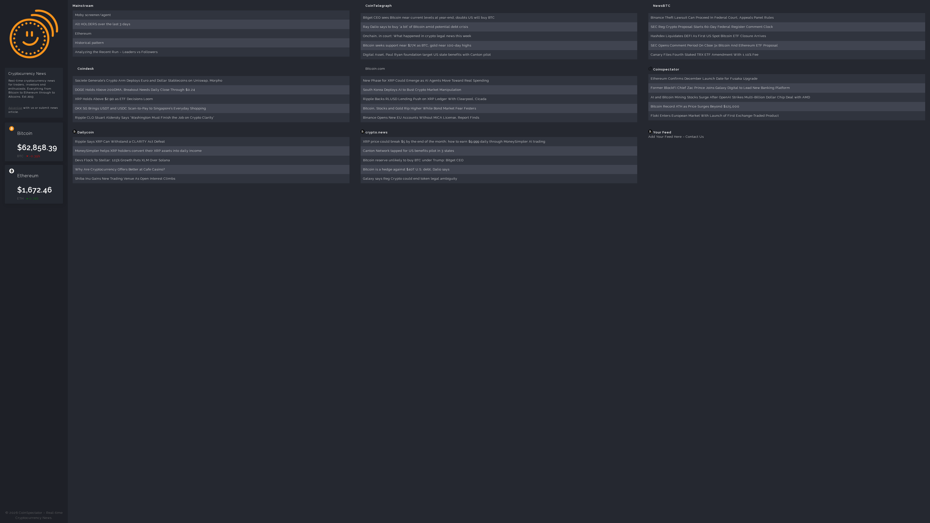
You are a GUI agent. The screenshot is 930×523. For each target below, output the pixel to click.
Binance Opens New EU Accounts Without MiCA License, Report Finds (421, 117)
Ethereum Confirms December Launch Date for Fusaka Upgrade (704, 78)
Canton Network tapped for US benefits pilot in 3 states (408, 151)
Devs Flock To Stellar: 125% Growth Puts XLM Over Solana (122, 160)
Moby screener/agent (93, 15)
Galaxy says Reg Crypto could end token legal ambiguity (410, 178)
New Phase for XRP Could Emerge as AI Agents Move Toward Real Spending (426, 80)
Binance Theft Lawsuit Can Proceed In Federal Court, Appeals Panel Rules (712, 17)
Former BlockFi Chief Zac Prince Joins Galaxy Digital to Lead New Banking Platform (720, 88)
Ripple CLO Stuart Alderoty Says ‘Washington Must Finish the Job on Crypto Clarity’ (144, 117)
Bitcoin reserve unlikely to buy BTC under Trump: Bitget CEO (413, 160)
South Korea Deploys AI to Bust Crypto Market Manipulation (412, 90)
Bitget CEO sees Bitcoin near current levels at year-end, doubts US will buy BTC (429, 17)
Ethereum (83, 33)
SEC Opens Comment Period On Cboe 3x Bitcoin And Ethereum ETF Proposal (714, 45)
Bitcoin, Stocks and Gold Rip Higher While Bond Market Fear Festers (419, 108)
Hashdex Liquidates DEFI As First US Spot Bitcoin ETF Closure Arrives (708, 36)
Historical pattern (89, 43)
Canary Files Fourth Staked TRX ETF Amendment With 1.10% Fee (705, 54)
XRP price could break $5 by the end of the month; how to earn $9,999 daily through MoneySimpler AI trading (454, 141)
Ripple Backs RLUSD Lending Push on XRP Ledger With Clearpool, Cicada (425, 99)
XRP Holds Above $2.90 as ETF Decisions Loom (114, 99)
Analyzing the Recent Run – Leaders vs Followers (116, 52)
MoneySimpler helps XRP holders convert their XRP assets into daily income (138, 151)
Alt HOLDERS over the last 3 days (102, 24)
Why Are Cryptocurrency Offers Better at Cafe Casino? (120, 169)
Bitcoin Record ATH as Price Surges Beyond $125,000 (695, 106)
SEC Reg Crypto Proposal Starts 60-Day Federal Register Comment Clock (712, 27)
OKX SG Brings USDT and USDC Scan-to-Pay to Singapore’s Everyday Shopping (140, 108)
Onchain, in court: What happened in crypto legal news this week (417, 36)
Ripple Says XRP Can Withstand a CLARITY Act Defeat (120, 141)
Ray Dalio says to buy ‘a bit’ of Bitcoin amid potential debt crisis (415, 27)
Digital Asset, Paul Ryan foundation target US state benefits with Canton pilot (427, 54)
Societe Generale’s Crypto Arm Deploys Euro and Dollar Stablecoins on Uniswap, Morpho (148, 80)
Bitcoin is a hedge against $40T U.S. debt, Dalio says (406, 169)
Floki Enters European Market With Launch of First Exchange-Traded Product (715, 115)
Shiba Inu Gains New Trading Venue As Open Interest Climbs (125, 178)
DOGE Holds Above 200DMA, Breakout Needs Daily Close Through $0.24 (135, 90)
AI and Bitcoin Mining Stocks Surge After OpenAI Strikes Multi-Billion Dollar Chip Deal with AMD (730, 97)
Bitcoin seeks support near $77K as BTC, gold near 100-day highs (417, 45)
